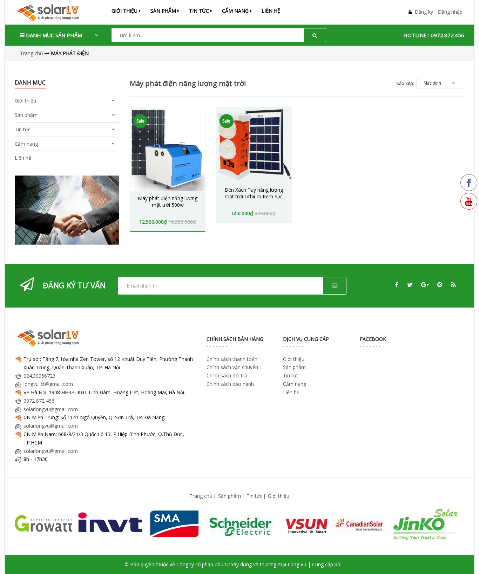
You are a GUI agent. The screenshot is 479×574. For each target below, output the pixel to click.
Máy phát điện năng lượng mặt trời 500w (167, 202)
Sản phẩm (229, 496)
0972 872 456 (38, 400)
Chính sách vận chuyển (232, 367)
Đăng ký (424, 11)
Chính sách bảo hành (230, 384)
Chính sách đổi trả (227, 375)
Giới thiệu (125, 10)
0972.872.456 (447, 35)
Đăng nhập (450, 11)
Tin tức (199, 10)
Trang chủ (200, 496)
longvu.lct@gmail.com (48, 384)
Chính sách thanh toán (232, 359)
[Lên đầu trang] (464, 559)
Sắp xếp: (405, 83)
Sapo (349, 564)
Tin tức (254, 496)
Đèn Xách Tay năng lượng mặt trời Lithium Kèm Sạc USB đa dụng (254, 196)
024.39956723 (39, 375)
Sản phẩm (163, 10)
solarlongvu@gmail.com (50, 409)
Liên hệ (271, 10)
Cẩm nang (236, 10)
